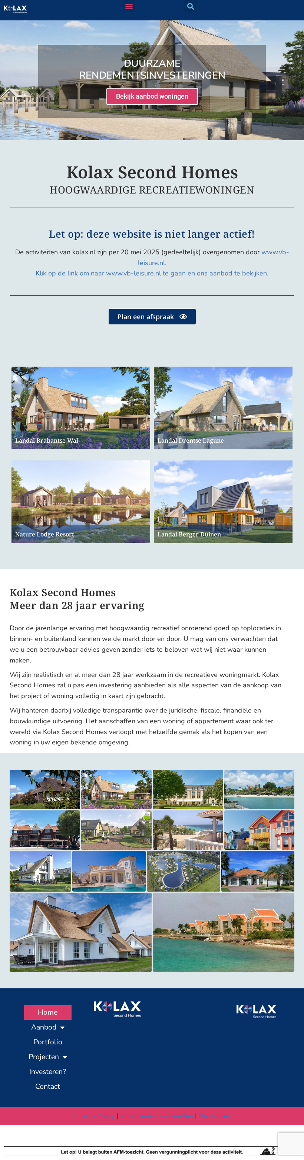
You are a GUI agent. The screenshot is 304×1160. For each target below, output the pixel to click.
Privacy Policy (94, 1115)
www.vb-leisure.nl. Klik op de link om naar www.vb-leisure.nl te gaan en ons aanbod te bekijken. (162, 263)
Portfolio (47, 1042)
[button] (129, 6)
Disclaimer (214, 1115)
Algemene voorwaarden (156, 1115)
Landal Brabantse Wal (46, 440)
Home (47, 1012)
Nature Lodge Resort (44, 534)
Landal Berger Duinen (189, 534)
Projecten (44, 1057)
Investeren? (47, 1072)
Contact (47, 1086)
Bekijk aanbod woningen (152, 96)
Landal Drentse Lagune (191, 440)
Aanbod (43, 1027)
